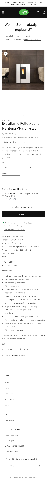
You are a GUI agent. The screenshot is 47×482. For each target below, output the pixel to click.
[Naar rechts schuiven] (29, 115)
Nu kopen (23, 214)
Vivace (7, 382)
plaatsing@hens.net (32, 39)
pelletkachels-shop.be (20, 477)
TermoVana (9, 399)
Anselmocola (10, 393)
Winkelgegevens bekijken (14, 229)
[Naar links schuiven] (18, 115)
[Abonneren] (39, 466)
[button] (3, 12)
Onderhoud (9, 420)
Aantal (4, 173)
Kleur (4, 162)
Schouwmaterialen (12, 405)
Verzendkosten (14, 137)
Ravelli (7, 388)
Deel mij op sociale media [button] (15, 355)
